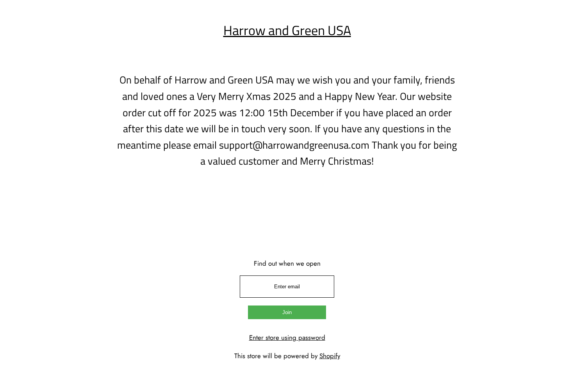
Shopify (329, 356)
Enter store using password (287, 337)
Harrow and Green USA (287, 30)
